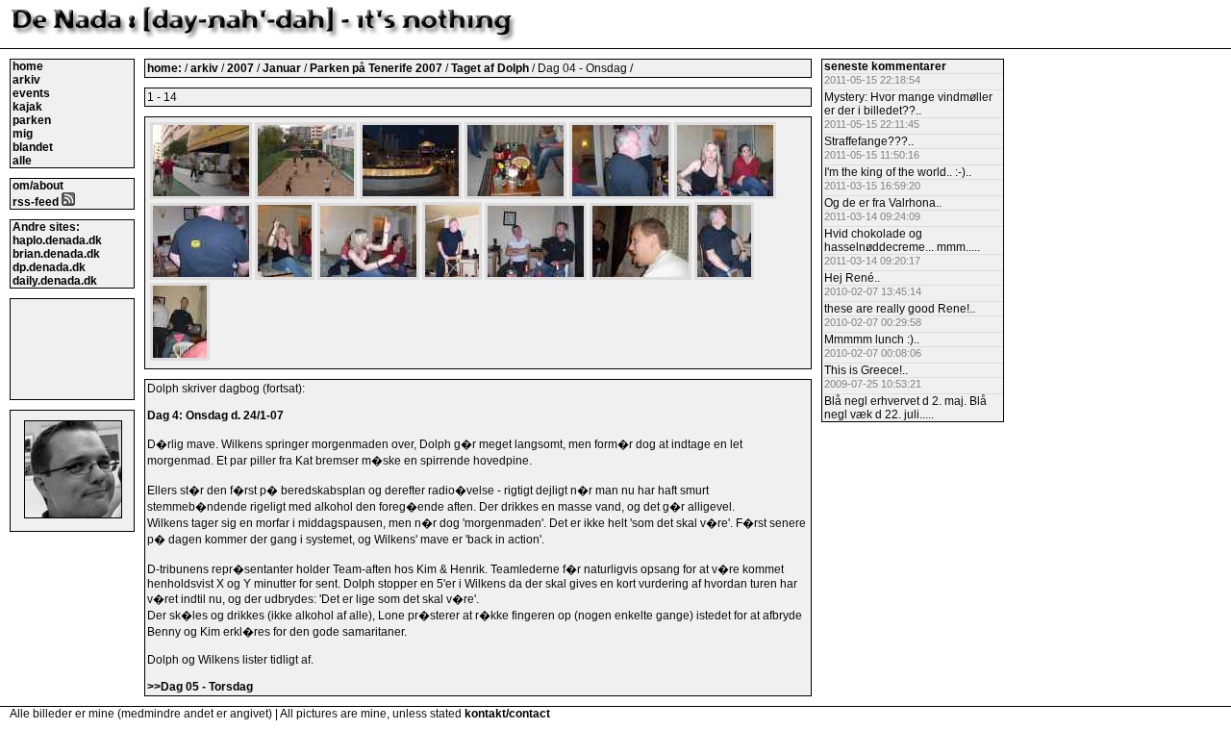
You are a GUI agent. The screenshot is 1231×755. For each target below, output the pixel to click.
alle (22, 160)
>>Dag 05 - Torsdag (200, 686)
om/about (38, 185)
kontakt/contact (507, 713)
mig (23, 133)
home (28, 66)
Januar (283, 68)
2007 (240, 68)
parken (32, 120)
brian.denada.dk (56, 254)
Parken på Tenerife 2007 (377, 68)
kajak (27, 106)
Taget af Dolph (491, 68)
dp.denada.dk (49, 267)
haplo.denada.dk (57, 240)
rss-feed (37, 202)
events (31, 93)
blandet (33, 147)
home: (166, 68)
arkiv (26, 80)
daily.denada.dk (55, 281)
